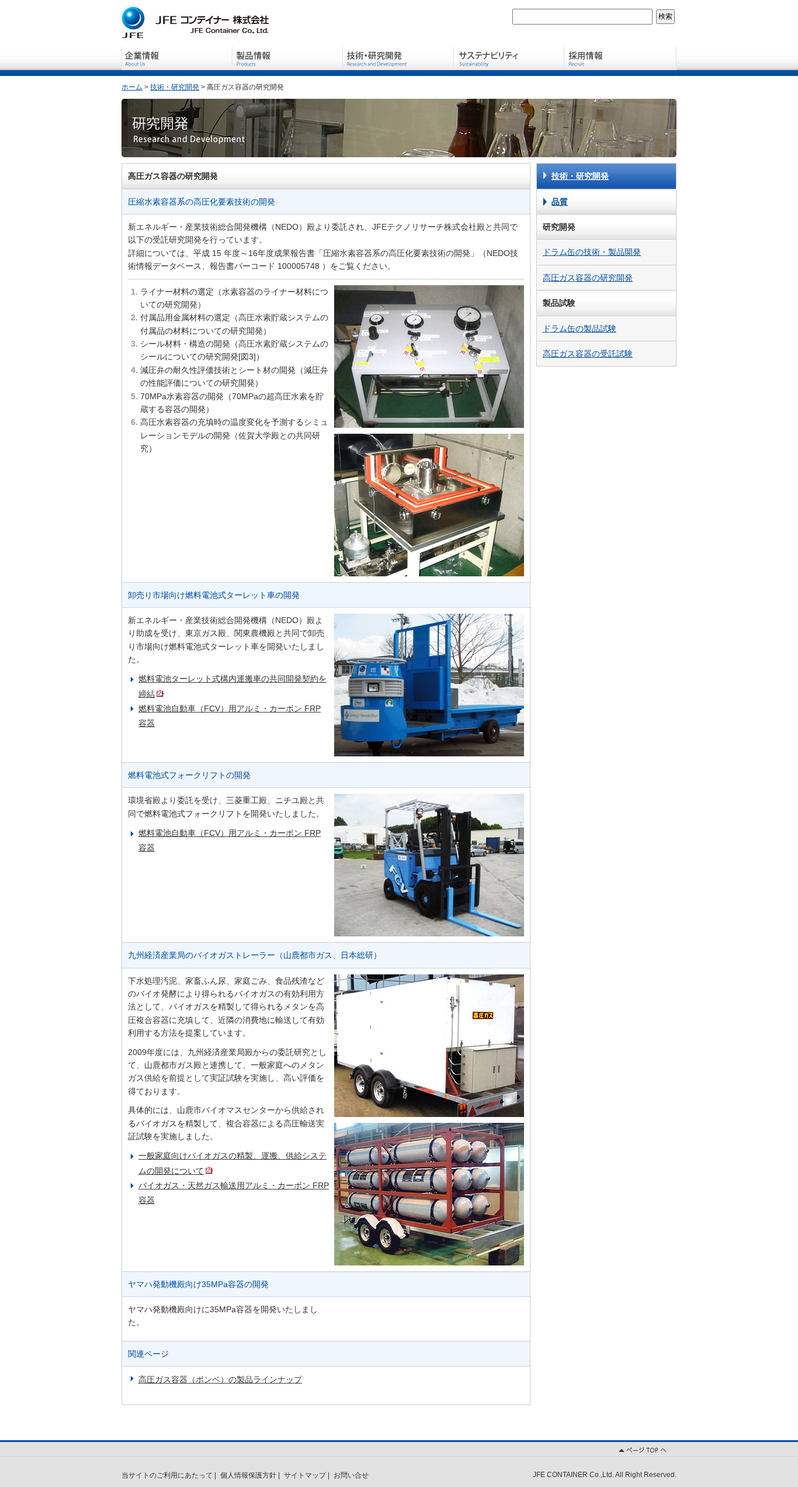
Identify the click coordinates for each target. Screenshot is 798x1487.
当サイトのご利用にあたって (167, 1475)
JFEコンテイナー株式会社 (197, 22)
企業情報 (177, 61)
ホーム (132, 87)
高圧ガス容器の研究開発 (588, 277)
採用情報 (620, 61)
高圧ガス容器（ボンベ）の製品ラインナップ (220, 1379)
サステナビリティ (509, 61)
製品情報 (288, 61)
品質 (559, 201)
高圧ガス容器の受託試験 (588, 353)
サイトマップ (305, 1475)
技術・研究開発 (399, 61)
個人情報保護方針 (248, 1475)
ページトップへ (399, 1449)
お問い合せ (351, 1475)
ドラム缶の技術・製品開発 (592, 252)
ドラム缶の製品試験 (579, 328)
